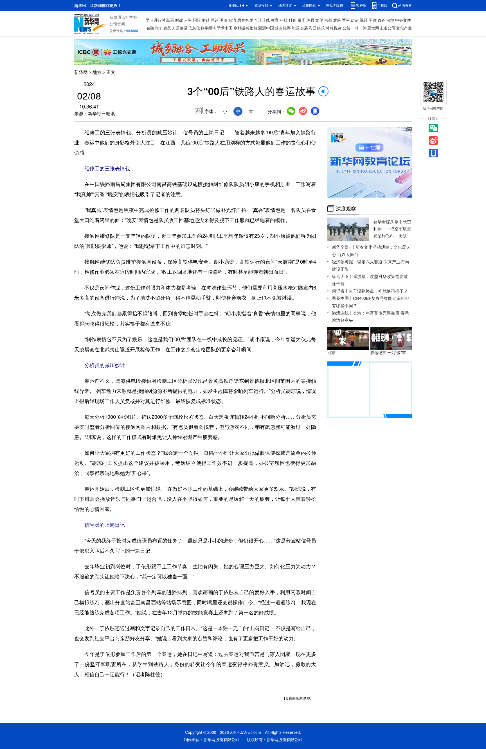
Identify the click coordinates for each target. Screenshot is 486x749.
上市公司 (387, 28)
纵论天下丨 (342, 276)
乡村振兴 (241, 28)
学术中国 (225, 28)
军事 (346, 20)
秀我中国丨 (342, 298)
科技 (284, 20)
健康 (337, 20)
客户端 (361, 5)
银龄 (254, 28)
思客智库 (245, 20)
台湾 (232, 20)
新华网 (81, 72)
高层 (170, 20)
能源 (296, 28)
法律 (390, 20)
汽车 (159, 28)
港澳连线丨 (342, 313)
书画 (328, 20)
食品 (167, 28)
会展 (304, 28)
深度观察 (346, 208)
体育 (310, 20)
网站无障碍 (334, 5)
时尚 (329, 28)
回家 (331, 353)
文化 (319, 20)
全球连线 (262, 20)
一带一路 (359, 28)
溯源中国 (266, 28)
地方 (97, 72)
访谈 (355, 20)
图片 (373, 20)
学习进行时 (155, 20)
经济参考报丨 (344, 262)
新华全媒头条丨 (388, 222)
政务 (381, 20)
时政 (179, 20)
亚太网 (373, 28)
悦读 (338, 28)
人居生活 (180, 28)
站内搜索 (405, 5)
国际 (197, 20)
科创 (292, 20)
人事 (188, 20)
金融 (150, 28)
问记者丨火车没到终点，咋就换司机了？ (370, 291)
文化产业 (404, 28)
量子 (301, 20)
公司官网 (117, 24)
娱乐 (321, 28)
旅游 (287, 28)
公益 (346, 28)
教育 (275, 20)
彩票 (312, 28)
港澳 (224, 20)
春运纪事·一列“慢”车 (388, 353)
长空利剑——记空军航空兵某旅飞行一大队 (392, 229)
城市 (278, 28)
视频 (364, 20)
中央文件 (403, 20)
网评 (215, 20)
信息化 (194, 28)
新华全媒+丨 (344, 247)
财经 (206, 20)
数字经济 (208, 28)
